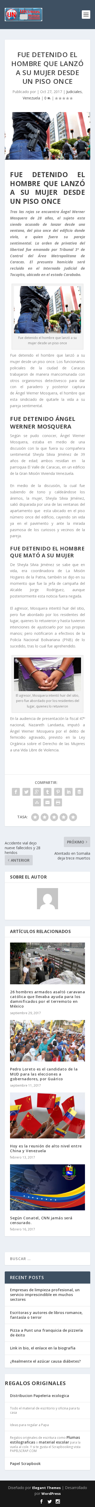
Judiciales (74, 91)
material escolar (54, 1442)
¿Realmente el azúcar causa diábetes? (45, 1361)
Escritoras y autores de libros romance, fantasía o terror (46, 1315)
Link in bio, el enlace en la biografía (42, 1347)
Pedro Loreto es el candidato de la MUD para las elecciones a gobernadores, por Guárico (44, 1074)
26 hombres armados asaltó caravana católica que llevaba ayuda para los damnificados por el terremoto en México (47, 999)
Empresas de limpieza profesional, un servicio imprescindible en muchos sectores (45, 1294)
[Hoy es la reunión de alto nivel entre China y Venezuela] (47, 1115)
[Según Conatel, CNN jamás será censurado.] (47, 1187)
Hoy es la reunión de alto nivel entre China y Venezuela (46, 1148)
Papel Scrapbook (25, 1463)
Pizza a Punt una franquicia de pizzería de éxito (46, 1333)
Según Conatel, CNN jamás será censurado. (41, 1220)
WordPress (51, 1493)
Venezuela (31, 97)
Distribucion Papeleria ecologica (39, 1395)
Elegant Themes (46, 1487)
